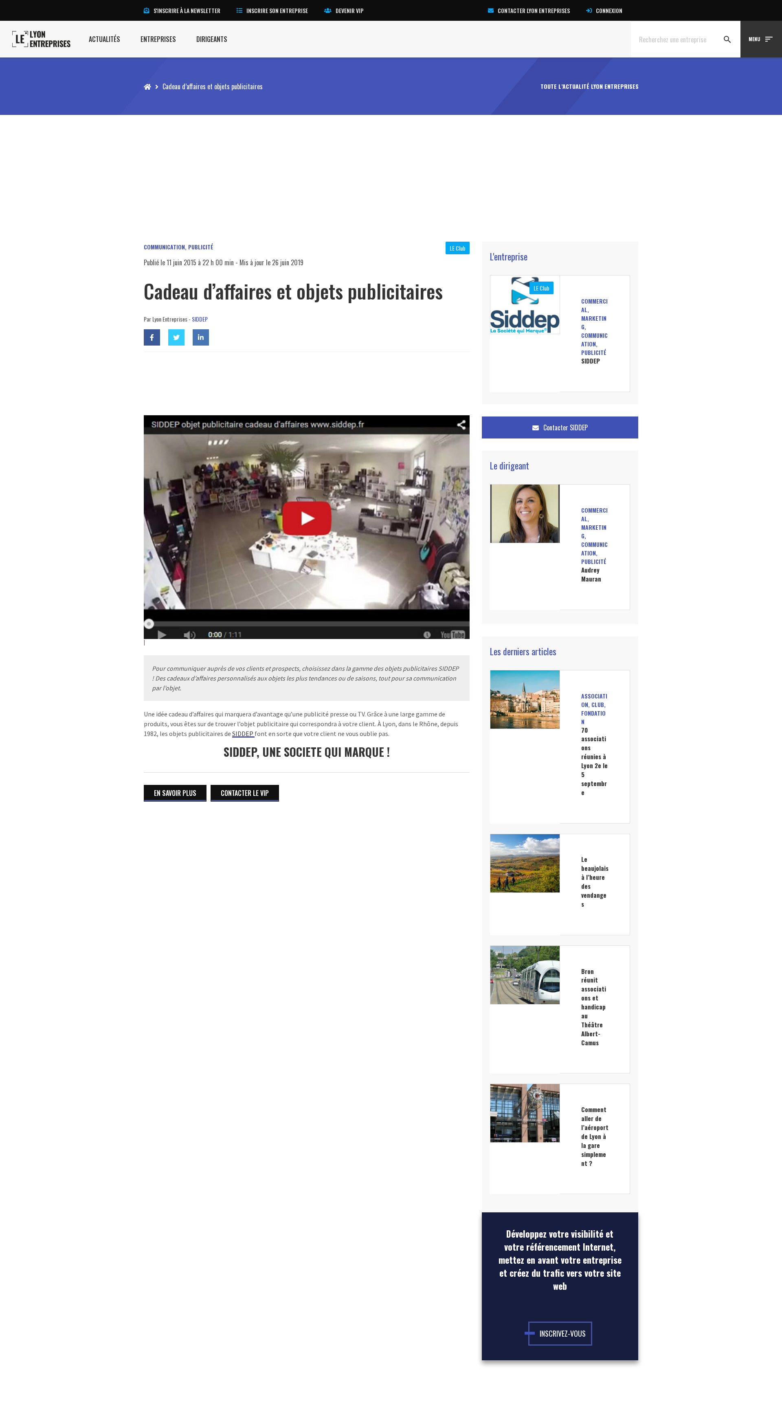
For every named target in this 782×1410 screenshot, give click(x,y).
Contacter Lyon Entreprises (534, 10)
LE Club (458, 248)
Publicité (200, 246)
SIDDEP (200, 319)
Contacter (565, 427)
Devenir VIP (350, 10)
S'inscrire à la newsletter (187, 10)
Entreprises (158, 39)
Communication (164, 246)
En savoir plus (175, 793)
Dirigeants (211, 39)
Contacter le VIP (245, 793)
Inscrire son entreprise (277, 10)
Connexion (609, 10)
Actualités (104, 39)
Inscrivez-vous (563, 1333)
